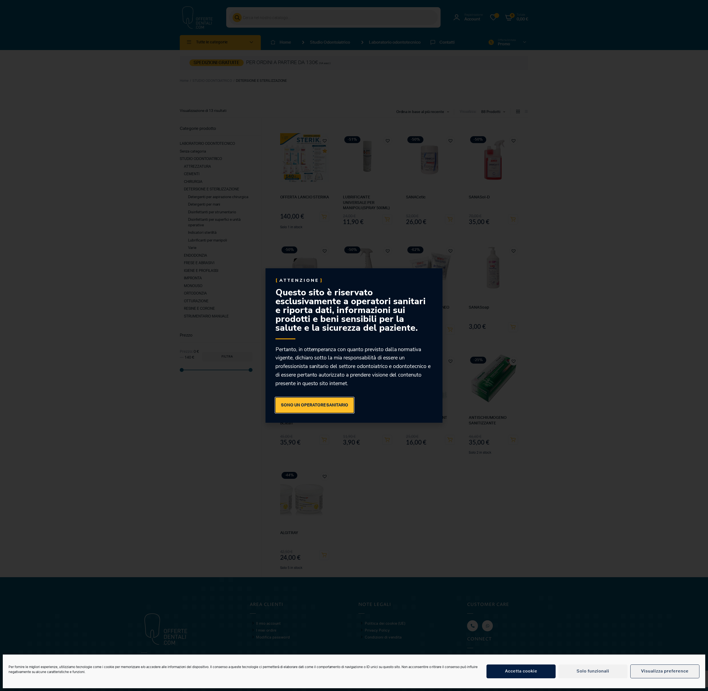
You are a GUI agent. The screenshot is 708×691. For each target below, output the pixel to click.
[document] (354, 345)
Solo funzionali (593, 671)
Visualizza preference (665, 671)
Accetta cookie (521, 671)
